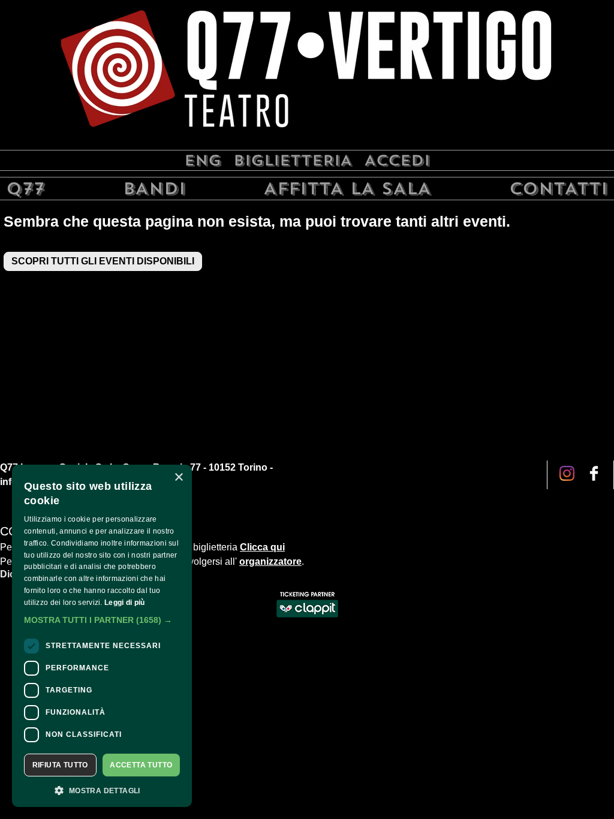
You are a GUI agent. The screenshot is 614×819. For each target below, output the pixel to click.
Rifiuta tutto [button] (60, 765)
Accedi (397, 160)
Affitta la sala (347, 188)
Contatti (558, 188)
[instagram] (593, 474)
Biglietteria (292, 160)
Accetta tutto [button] (141, 765)
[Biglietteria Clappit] (307, 618)
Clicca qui (262, 547)
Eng (202, 160)
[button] (102, 620)
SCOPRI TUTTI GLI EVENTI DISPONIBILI (102, 261)
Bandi (154, 188)
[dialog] (102, 636)
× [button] (178, 477)
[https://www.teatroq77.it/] (307, 73)
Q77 (25, 188)
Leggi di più (124, 602)
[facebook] (566, 474)
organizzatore (270, 561)
